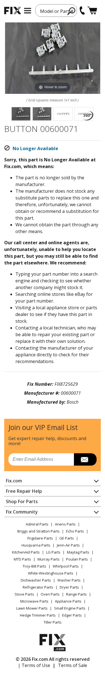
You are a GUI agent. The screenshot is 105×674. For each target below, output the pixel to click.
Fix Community (22, 512)
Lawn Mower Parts (32, 608)
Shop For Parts (22, 501)
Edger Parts (72, 615)
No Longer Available (35, 148)
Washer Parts (69, 580)
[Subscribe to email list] (85, 459)
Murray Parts (49, 559)
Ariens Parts (65, 524)
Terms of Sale (72, 665)
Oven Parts (50, 594)
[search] (71, 11)
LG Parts (53, 552)
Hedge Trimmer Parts (38, 615)
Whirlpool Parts (66, 566)
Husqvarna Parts (36, 545)
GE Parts (66, 538)
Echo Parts (75, 531)
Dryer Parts (69, 587)
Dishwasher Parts (36, 580)
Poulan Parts (77, 559)
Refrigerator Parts (38, 587)
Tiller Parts (53, 622)
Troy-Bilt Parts (34, 566)
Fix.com (14, 481)
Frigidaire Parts (40, 538)
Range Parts (76, 594)
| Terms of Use (34, 665)
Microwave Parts (34, 601)
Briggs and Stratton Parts (38, 531)
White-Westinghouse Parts (50, 573)
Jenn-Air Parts (68, 545)
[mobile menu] (27, 11)
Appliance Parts (68, 601)
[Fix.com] (12, 10)
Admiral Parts (37, 524)
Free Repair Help (24, 491)
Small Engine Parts (69, 608)
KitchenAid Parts (26, 552)
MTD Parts (22, 559)
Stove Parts (24, 594)
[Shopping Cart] (92, 10)
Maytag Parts (78, 552)
